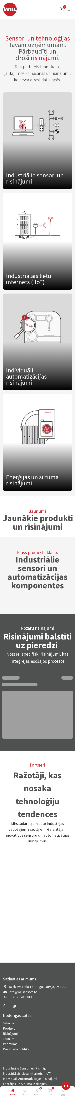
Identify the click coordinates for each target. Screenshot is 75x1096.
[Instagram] (14, 1006)
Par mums (10, 1044)
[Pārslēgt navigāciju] (69, 9)
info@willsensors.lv (23, 992)
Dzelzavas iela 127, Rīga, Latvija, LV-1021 (38, 986)
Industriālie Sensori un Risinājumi (26, 1068)
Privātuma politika (16, 1049)
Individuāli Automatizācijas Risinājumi (30, 1078)
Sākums (8, 1023)
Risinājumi (10, 1033)
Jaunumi (9, 1038)
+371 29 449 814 (20, 997)
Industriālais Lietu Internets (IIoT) (27, 1073)
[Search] (25, 1090)
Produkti (9, 1028)
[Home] (12, 1090)
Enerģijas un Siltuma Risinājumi (25, 1084)
